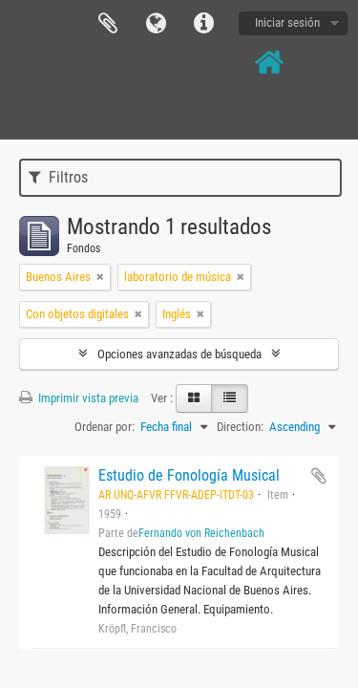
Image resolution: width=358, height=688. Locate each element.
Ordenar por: (104, 426)
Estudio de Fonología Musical (189, 475)
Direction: (240, 426)
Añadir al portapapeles (318, 475)
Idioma (155, 24)
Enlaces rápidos (203, 24)
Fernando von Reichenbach (201, 533)
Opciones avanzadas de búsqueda (179, 354)
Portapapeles (108, 24)
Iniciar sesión (287, 22)
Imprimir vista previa (86, 398)
